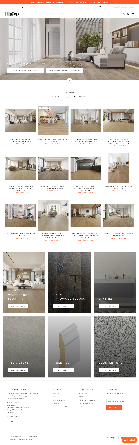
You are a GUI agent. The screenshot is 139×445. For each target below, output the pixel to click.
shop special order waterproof (64, 70)
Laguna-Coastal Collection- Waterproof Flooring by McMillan (85, 236)
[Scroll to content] (69, 80)
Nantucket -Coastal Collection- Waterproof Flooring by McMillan (119, 141)
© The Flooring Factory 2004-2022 (22, 436)
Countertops (78, 14)
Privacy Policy (57, 403)
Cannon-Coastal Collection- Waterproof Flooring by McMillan (20, 188)
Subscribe (114, 407)
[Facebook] (7, 421)
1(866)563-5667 (26, 417)
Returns (81, 397)
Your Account (83, 393)
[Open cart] (133, 14)
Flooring (27, 14)
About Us (56, 393)
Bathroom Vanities (45, 14)
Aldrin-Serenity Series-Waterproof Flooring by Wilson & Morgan (53, 236)
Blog (54, 397)
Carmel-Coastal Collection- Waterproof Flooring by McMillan (85, 188)
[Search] (128, 14)
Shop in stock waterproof (26, 70)
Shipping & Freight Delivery (87, 400)
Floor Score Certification (86, 403)
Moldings (63, 14)
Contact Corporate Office (60, 407)
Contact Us (82, 407)
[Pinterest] (12, 421)
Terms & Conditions (59, 400)
